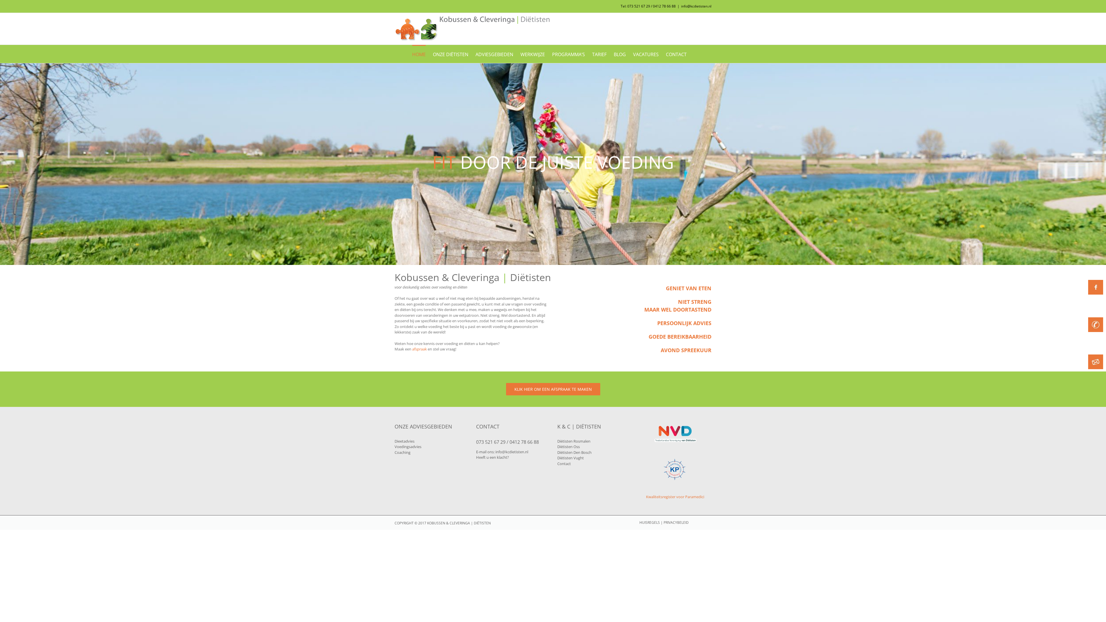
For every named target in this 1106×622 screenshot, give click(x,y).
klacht (502, 457)
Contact (564, 463)
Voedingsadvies (408, 446)
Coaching (402, 452)
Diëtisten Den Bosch (574, 452)
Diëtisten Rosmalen (573, 441)
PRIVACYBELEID (676, 522)
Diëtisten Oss (568, 446)
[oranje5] (1095, 356)
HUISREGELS (649, 522)
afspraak (419, 349)
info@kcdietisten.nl (696, 6)
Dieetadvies (404, 441)
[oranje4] (1095, 319)
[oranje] (1095, 281)
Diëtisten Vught (570, 457)
